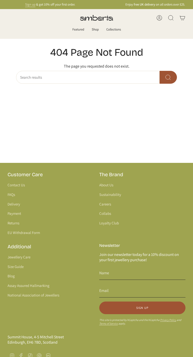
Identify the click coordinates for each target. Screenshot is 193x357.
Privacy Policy (168, 320)
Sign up (28, 4)
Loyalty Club (109, 223)
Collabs (105, 213)
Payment (14, 213)
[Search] (168, 77)
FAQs (11, 194)
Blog (11, 276)
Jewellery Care (19, 257)
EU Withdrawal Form (24, 232)
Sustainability (110, 194)
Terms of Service (108, 323)
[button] (78, 30)
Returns (13, 223)
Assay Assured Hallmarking (29, 285)
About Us (106, 185)
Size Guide (16, 266)
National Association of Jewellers (33, 295)
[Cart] (182, 18)
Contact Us (16, 185)
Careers (105, 204)
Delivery (14, 204)
